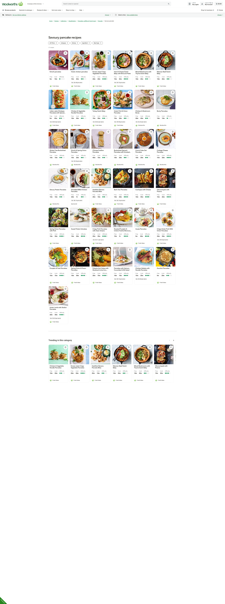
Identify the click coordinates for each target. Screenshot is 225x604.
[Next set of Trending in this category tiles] (173, 340)
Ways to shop (70, 10)
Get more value (56, 10)
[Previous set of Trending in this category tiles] (169, 340)
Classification (72, 21)
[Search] (169, 4)
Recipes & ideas (42, 10)
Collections (64, 21)
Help (80, 10)
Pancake (100, 21)
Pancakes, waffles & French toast (87, 21)
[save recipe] (65, 53)
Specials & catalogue (25, 10)
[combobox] (116, 4)
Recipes (56, 21)
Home (50, 21)
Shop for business (206, 10)
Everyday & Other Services (34, 4)
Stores (221, 10)
